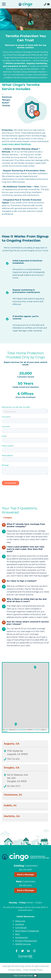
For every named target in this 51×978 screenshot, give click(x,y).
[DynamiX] (25, 956)
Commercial (21, 927)
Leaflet (6, 729)
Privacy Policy (14, 970)
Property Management (26, 941)
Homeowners (21, 937)
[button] (35, 667)
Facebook (17, 951)
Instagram (34, 951)
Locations (19, 924)
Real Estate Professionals (27, 931)
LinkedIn (28, 951)
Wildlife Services (23, 944)
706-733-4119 (13, 759)
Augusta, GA (11, 743)
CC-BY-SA (37, 729)
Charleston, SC (13, 794)
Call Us (45, 4)
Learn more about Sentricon (16, 144)
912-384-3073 (13, 786)
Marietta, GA (12, 816)
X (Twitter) (23, 951)
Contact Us (48, 4)
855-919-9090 (25, 870)
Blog (17, 934)
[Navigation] (4, 4)
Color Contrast (36, 975)
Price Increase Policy (33, 970)
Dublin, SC (10, 805)
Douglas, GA (11, 767)
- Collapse (7, 518)
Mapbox (5, 731)
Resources (20, 921)
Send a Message (25, 874)
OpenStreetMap (21, 729)
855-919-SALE (25, 885)
